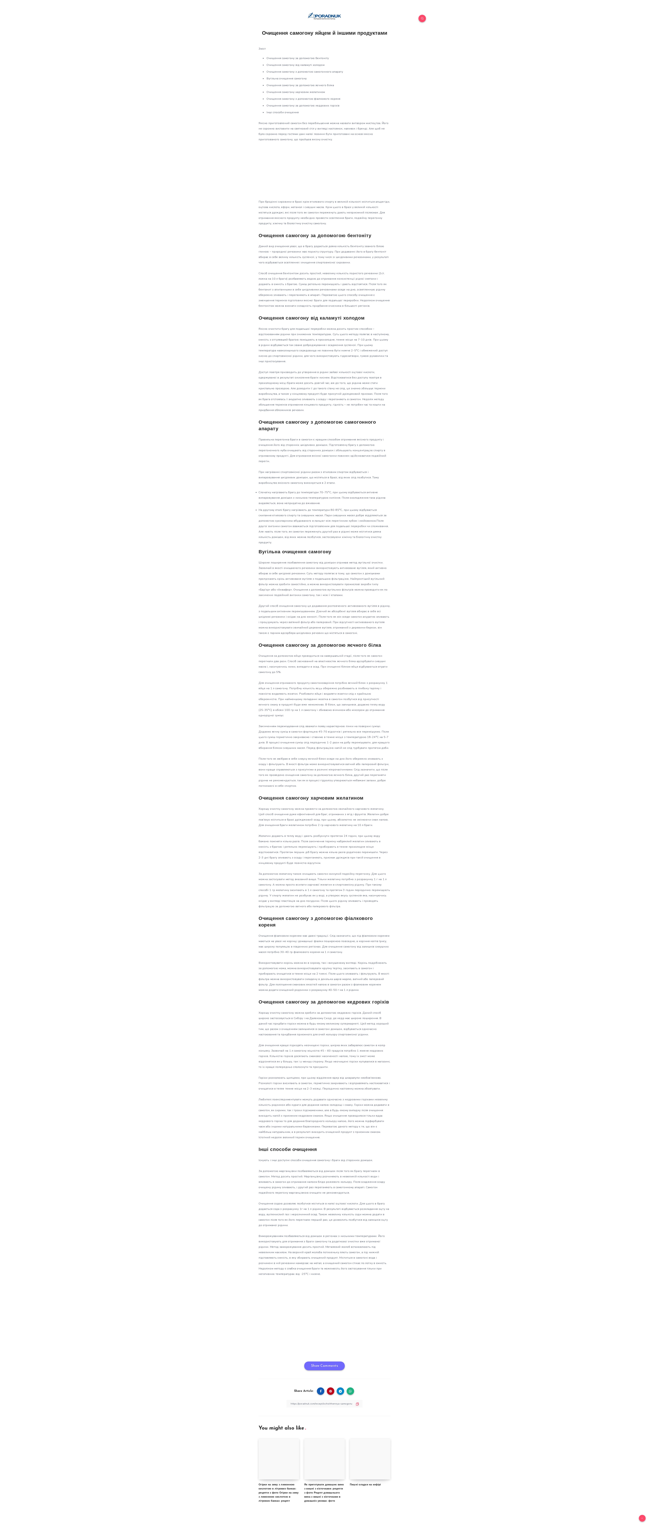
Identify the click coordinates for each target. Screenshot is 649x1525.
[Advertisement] (324, 170)
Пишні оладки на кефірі (365, 1485)
